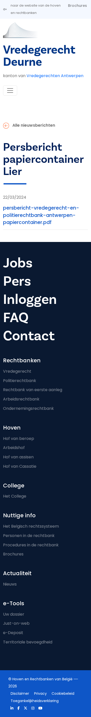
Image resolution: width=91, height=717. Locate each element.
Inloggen (30, 299)
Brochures (77, 5)
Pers (17, 281)
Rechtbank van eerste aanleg (32, 390)
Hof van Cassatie (19, 466)
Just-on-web (16, 623)
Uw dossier (13, 614)
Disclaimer (20, 693)
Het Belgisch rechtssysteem (31, 526)
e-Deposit (13, 633)
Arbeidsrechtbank (21, 399)
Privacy (40, 693)
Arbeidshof (14, 448)
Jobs (18, 263)
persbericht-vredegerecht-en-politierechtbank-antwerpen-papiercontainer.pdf (41, 215)
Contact (29, 336)
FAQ (16, 318)
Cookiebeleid (63, 693)
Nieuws (10, 584)
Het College (14, 496)
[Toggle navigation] (10, 90)
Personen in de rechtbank (29, 536)
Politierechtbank (19, 381)
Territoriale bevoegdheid (27, 642)
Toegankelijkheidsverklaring (35, 700)
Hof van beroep (18, 438)
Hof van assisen (18, 457)
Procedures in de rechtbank (31, 545)
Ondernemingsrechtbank (28, 408)
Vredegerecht (17, 371)
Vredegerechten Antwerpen (55, 76)
